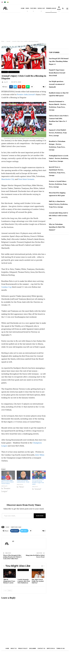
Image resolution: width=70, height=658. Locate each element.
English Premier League (16, 527)
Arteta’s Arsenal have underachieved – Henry (23, 481)
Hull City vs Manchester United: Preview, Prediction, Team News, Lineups (58, 204)
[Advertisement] (35, 26)
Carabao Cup (6, 287)
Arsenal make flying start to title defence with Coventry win (58, 215)
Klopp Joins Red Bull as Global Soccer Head (35, 556)
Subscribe (39, 516)
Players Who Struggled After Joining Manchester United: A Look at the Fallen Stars (12, 556)
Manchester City (7, 179)
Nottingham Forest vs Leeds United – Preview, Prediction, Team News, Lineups (58, 158)
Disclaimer (32, 648)
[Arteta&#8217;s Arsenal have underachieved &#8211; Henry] (23, 475)
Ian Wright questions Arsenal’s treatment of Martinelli (56, 84)
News (27, 8)
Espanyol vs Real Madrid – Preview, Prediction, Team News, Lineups (58, 132)
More (59, 9)
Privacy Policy (23, 648)
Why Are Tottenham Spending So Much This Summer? (57, 227)
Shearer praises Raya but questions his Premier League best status (38, 482)
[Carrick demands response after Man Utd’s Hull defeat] (24, 573)
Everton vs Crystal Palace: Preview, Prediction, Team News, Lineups (58, 184)
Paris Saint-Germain (26, 179)
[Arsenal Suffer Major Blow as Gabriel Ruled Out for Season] (8, 475)
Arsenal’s (32, 94)
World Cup (41, 8)
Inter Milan (39, 455)
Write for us (51, 648)
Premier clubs (22, 94)
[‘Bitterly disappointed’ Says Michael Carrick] (9, 573)
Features (33, 8)
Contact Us (41, 648)
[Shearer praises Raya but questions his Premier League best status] (39, 475)
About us (13, 648)
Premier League (51, 8)
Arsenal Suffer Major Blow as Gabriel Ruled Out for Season (7, 482)
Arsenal (4, 72)
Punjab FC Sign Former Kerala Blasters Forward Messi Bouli (57, 72)
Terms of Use (60, 648)
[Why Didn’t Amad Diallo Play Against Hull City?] (38, 573)
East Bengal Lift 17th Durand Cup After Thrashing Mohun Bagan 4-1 (58, 61)
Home (22, 8)
